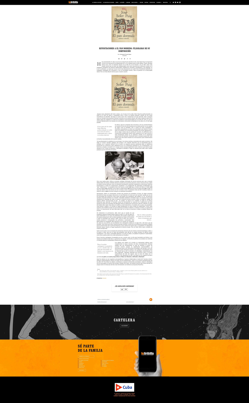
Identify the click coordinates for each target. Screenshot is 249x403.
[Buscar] (170, 2)
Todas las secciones (84, 358)
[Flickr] (180, 2)
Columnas (158, 2)
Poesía (117, 2)
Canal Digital (134, 2)
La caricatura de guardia (108, 2)
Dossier (141, 2)
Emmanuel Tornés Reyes (125, 54)
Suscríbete (81, 370)
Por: (119, 54)
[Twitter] (173, 2)
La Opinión (122, 2)
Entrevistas (152, 2)
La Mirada (128, 2)
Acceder (124, 325)
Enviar (150, 299)
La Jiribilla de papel (97, 2)
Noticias (146, 2)
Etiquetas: (99, 278)
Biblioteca (165, 2)
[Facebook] (175, 2)
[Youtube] (177, 2)
